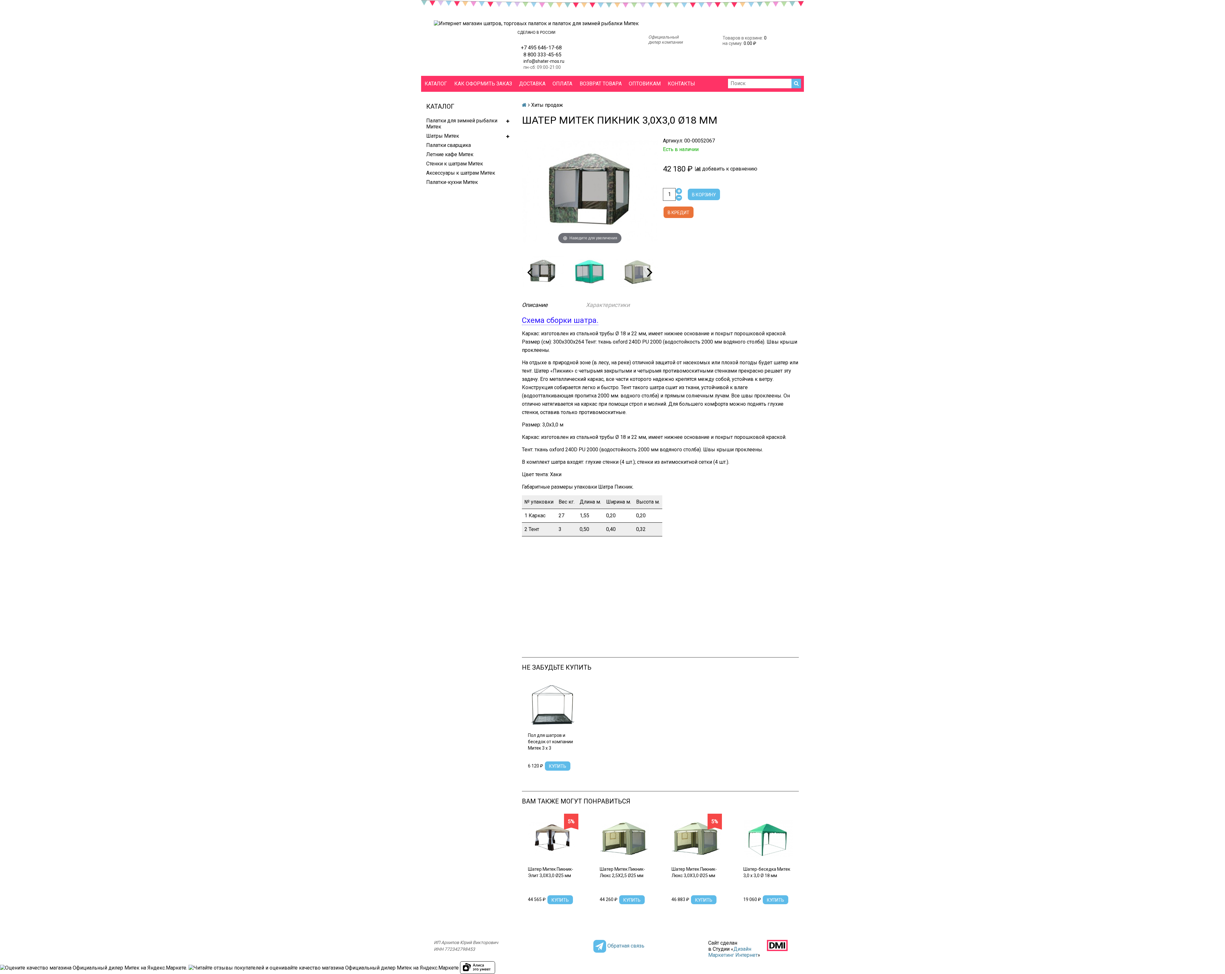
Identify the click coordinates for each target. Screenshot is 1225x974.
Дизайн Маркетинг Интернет (733, 952)
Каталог (436, 84)
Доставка (532, 84)
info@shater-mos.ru (543, 61)
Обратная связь (625, 946)
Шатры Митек (442, 136)
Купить (557, 766)
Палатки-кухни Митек (452, 182)
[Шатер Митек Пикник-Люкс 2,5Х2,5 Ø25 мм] (624, 838)
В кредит (678, 212)
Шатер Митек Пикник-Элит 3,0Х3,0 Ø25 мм (550, 872)
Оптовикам (645, 84)
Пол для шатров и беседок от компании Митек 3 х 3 (550, 742)
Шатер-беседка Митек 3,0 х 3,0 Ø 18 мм (766, 872)
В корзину (704, 194)
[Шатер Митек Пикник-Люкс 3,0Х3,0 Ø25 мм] (696, 838)
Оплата (562, 84)
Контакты (681, 84)
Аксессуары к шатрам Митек (460, 173)
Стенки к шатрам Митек (454, 164)
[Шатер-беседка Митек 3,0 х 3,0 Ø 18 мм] (768, 838)
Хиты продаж (547, 105)
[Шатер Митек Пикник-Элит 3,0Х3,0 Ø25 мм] (552, 838)
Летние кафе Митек (449, 154)
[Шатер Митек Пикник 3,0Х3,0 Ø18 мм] (543, 272)
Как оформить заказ (483, 84)
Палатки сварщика (448, 145)
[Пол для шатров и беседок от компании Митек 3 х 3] (552, 705)
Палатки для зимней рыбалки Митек (461, 124)
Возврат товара (601, 84)
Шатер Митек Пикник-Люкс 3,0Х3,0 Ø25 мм (694, 872)
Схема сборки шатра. (560, 320)
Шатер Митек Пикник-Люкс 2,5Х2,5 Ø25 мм (622, 872)
